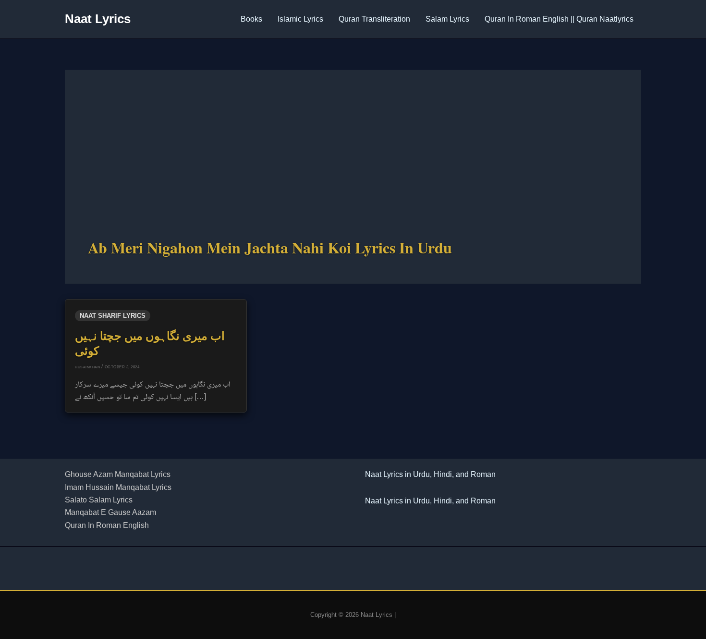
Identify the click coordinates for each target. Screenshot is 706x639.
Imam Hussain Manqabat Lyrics (118, 487)
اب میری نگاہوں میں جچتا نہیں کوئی (150, 343)
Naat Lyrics (98, 19)
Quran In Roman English (107, 525)
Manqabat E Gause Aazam (110, 512)
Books (251, 19)
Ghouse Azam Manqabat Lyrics (117, 474)
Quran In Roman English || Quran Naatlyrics (559, 19)
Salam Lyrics (447, 19)
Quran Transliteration (374, 19)
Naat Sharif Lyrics (113, 315)
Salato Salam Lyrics (99, 500)
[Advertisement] (353, 165)
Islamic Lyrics (300, 19)
